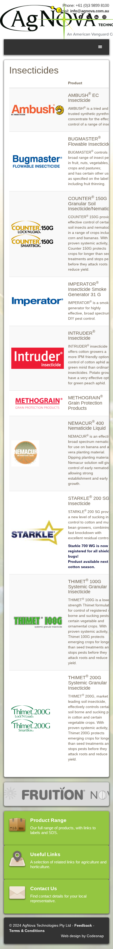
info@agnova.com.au (89, 11)
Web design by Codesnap (82, 936)
